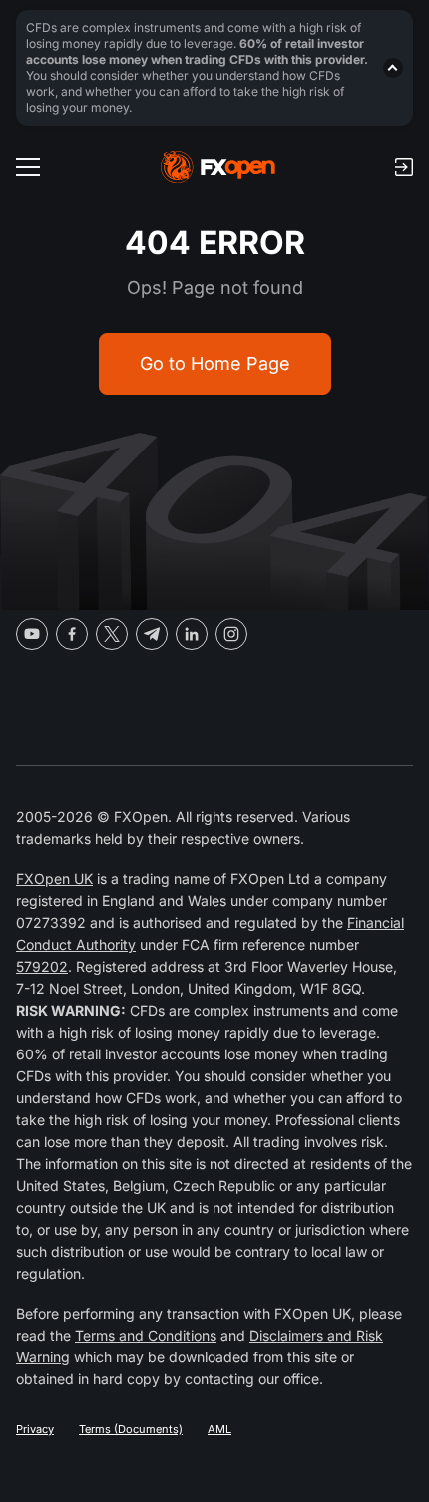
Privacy (35, 1429)
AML (219, 1429)
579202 (42, 966)
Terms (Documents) (131, 1429)
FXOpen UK (54, 878)
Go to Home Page (215, 363)
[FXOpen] (218, 167)
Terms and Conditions (145, 1335)
